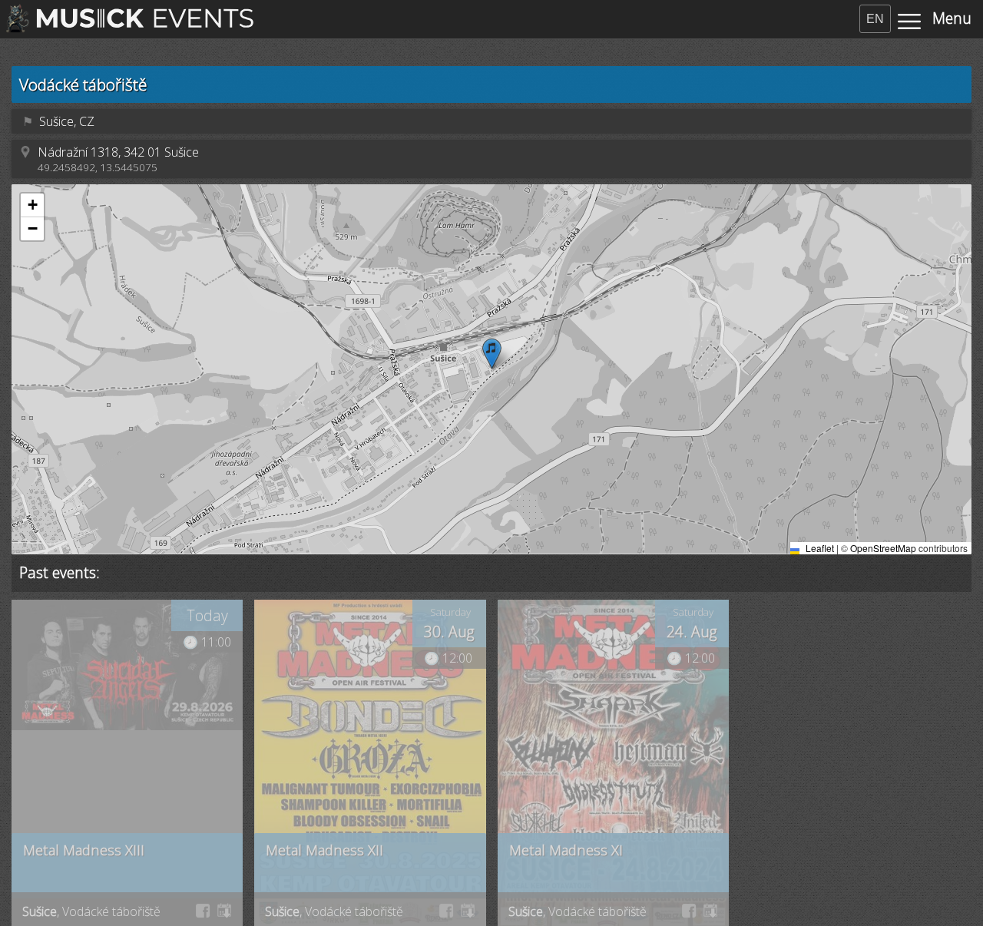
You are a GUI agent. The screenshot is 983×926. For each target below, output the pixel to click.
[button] (491, 353)
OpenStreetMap (883, 547)
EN (875, 18)
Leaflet (818, 547)
